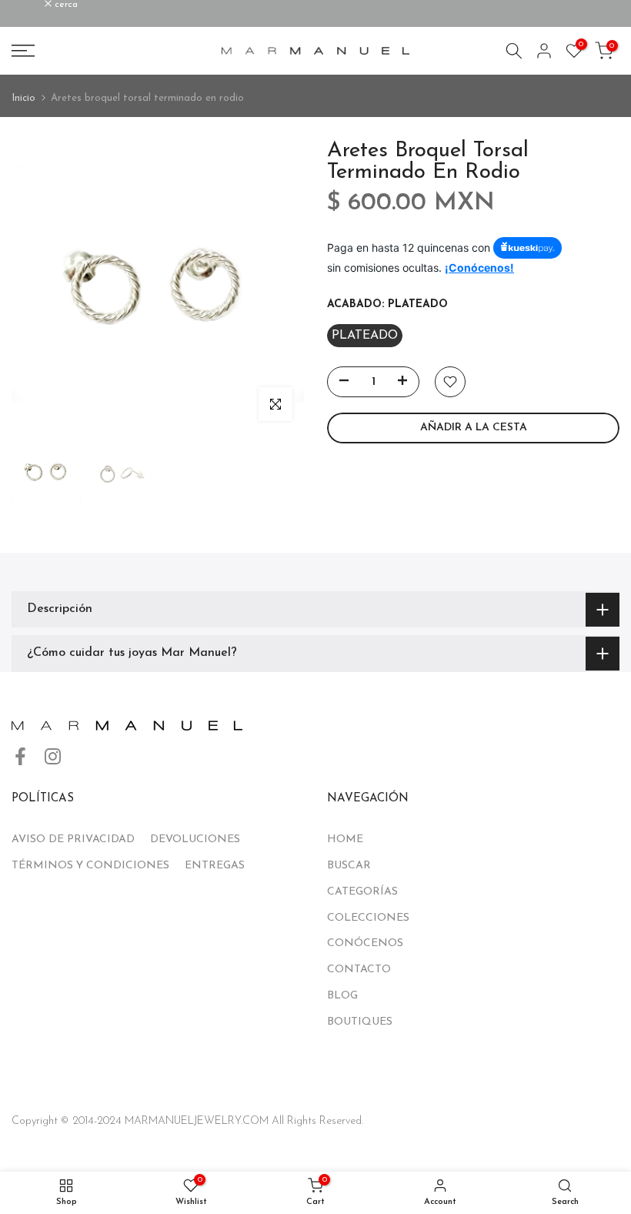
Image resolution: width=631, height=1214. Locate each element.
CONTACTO (359, 969)
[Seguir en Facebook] (20, 756)
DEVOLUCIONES (195, 839)
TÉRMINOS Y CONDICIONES (90, 865)
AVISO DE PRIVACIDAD (73, 839)
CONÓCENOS (365, 943)
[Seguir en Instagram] (53, 756)
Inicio (23, 98)
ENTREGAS (215, 865)
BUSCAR (349, 865)
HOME (345, 839)
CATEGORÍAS (362, 892)
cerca (31, 4)
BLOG (342, 996)
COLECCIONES (368, 918)
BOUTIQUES (359, 1022)
